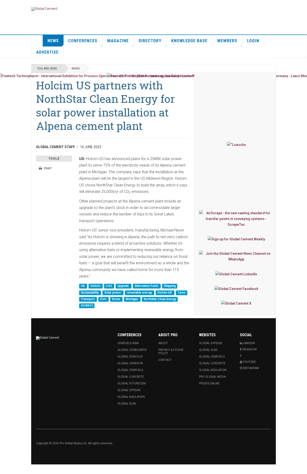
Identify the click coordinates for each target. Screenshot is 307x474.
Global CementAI (130, 363)
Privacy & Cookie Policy (170, 351)
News (53, 40)
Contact (164, 360)
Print (48, 168)
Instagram (250, 368)
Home (37, 40)
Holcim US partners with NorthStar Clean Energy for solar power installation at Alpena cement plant (105, 105)
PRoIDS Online (209, 383)
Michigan (132, 299)
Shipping (170, 286)
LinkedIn (248, 343)
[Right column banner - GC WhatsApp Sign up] (236, 256)
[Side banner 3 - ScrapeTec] (236, 218)
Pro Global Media (212, 376)
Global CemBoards (132, 350)
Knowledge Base (189, 40)
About (163, 343)
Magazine (118, 40)
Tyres (181, 292)
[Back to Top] (4, 469)
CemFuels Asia (128, 343)
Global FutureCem (132, 383)
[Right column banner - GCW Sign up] (236, 239)
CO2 (109, 286)
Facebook (249, 349)
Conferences (82, 40)
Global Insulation (131, 397)
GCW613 (87, 305)
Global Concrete (131, 376)
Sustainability (90, 292)
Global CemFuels (130, 370)
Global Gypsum (129, 390)
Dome (116, 299)
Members (227, 40)
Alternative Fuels (147, 286)
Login (253, 40)
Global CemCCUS (130, 356)
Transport (88, 299)
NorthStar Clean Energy (160, 299)
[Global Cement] (44, 9)
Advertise (47, 52)
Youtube (249, 362)
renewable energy (140, 292)
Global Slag (127, 403)
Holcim (95, 286)
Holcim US (164, 292)
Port (103, 299)
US (83, 286)
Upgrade (123, 286)
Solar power (113, 292)
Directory (150, 40)
